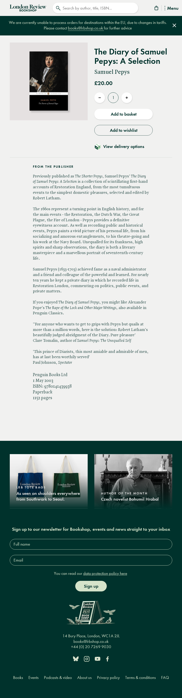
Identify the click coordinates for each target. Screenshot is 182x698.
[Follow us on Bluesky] (76, 658)
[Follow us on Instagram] (86, 658)
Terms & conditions (140, 677)
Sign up (91, 586)
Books (18, 677)
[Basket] (156, 8)
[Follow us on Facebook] (107, 658)
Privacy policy (108, 677)
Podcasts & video (58, 677)
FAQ (165, 677)
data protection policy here (105, 573)
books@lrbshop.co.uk (86, 28)
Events (33, 677)
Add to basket (123, 114)
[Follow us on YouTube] (97, 658)
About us (84, 677)
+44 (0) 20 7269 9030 (91, 646)
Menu (172, 8)
